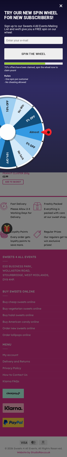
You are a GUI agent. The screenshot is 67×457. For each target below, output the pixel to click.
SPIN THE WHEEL (33, 54)
